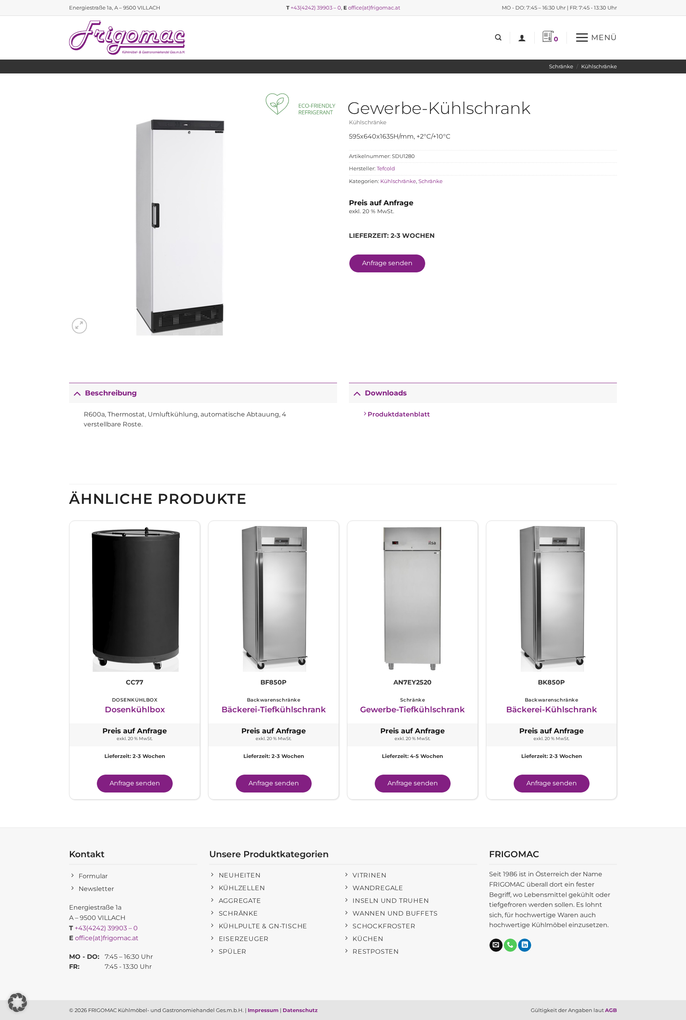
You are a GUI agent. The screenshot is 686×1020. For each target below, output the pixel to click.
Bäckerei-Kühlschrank (551, 709)
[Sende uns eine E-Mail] (496, 945)
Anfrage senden (387, 263)
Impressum (263, 1010)
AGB (611, 1010)
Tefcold (386, 169)
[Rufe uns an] (510, 945)
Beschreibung (111, 393)
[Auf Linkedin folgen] (524, 945)
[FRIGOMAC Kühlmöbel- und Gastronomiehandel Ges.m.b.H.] (128, 38)
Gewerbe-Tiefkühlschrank (412, 709)
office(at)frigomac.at (374, 7)
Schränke (561, 66)
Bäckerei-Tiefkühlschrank (274, 709)
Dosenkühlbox (135, 709)
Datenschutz (300, 1010)
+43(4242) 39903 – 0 (316, 7)
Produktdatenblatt (398, 414)
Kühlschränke (599, 66)
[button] (498, 37)
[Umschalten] (77, 392)
